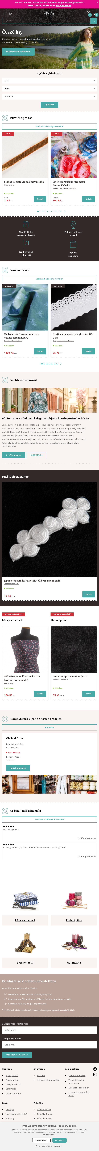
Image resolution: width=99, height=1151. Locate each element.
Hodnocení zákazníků (16, 1114)
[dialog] (49, 1136)
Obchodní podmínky (79, 1088)
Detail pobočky (18, 768)
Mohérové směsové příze (62, 680)
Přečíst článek (13, 455)
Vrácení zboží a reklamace (76, 1082)
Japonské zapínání (11, 584)
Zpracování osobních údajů (78, 1094)
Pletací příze (12, 1080)
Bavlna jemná (9, 683)
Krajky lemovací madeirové (63, 341)
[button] (49, 1146)
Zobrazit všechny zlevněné (49, 126)
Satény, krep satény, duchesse (64, 188)
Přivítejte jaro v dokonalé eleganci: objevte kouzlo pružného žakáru (46, 418)
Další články (37, 455)
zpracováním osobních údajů (63, 1010)
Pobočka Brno (44, 1118)
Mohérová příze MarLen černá (70, 676)
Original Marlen (13, 1093)
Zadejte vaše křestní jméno (16, 1024)
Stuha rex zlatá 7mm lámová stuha (24, 181)
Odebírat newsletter (17, 1055)
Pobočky (49, 727)
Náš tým (10, 1109)
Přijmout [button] (59, 1140)
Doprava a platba (77, 1075)
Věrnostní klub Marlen (48, 1080)
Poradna (41, 1075)
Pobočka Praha (44, 1114)
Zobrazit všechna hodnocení (49, 819)
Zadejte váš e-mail (11, 1038)
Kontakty (10, 1118)
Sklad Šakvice (44, 1109)
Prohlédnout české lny (18, 51)
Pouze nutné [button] (41, 1140)
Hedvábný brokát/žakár (13, 341)
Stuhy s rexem (9, 185)
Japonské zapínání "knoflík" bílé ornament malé (32, 580)
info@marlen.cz (63, 6)
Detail (40, 199)
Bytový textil (12, 1075)
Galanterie (11, 1089)
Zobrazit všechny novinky (49, 279)
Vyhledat (49, 104)
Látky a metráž (13, 1084)
